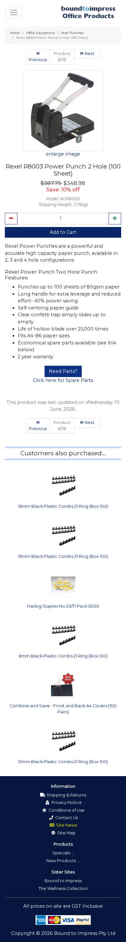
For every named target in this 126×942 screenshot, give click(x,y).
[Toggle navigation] (13, 12)
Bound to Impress (63, 880)
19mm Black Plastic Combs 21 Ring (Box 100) (63, 556)
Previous (38, 59)
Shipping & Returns (66, 795)
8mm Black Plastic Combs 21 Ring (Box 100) (63, 656)
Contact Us (66, 817)
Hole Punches (72, 33)
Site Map (66, 832)
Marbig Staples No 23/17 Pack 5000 (63, 606)
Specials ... (63, 852)
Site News (66, 825)
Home (15, 33)
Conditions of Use (66, 810)
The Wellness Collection (63, 888)
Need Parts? (63, 371)
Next (89, 53)
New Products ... (63, 860)
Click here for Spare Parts (63, 380)
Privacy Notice (66, 802)
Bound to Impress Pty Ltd (84, 933)
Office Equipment (40, 33)
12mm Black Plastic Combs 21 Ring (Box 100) (63, 761)
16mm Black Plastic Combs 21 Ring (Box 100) (63, 506)
